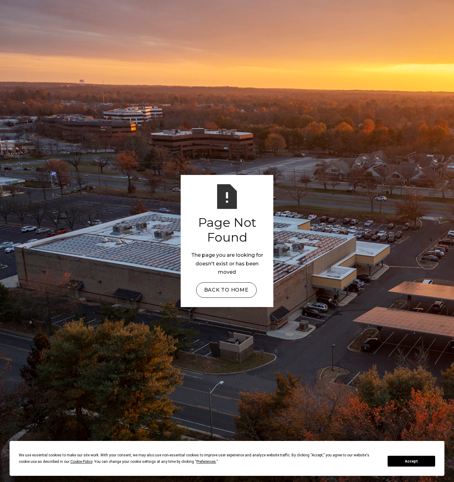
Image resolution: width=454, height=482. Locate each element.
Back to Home (226, 290)
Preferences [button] (206, 461)
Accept (411, 461)
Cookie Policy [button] (81, 461)
